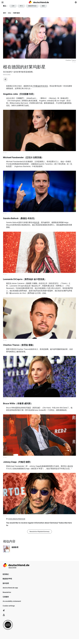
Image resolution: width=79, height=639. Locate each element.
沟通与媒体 (16, 13)
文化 (9, 13)
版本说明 (6, 583)
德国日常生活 (32, 6)
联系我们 (6, 574)
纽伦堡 (36, 222)
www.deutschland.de (16, 519)
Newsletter (7, 592)
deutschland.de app (10, 588)
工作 (13, 6)
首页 (4, 13)
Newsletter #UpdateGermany (39, 531)
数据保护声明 (7, 579)
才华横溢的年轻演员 (40, 86)
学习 (21, 6)
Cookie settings (9, 606)
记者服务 (6, 597)
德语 (43, 6)
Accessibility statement (12, 601)
